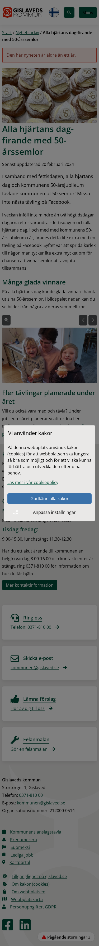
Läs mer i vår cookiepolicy (32, 482)
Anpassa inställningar (54, 512)
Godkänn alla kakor (49, 498)
